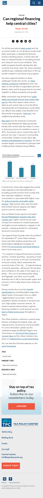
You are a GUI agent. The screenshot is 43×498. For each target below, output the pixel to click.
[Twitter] (4, 480)
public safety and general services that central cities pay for (20, 99)
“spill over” (27, 114)
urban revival (25, 48)
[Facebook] (10, 480)
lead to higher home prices (13, 312)
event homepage (9, 346)
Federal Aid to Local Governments (23, 339)
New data (6, 121)
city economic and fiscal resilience (25, 247)
